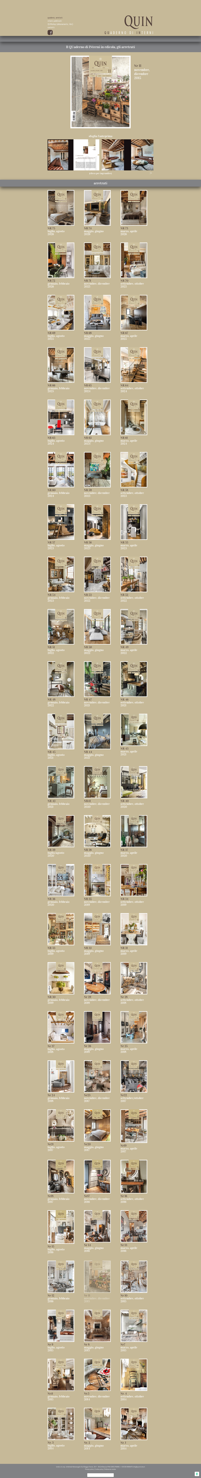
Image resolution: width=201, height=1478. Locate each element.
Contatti (51, 27)
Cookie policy (99, 1469)
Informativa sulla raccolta (100, 1475)
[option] (73, 155)
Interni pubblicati (55, 20)
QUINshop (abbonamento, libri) (60, 24)
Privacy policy (89, 1469)
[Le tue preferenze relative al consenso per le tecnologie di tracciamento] (197, 1474)
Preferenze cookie (110, 1469)
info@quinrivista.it (139, 1467)
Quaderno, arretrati (55, 17)
